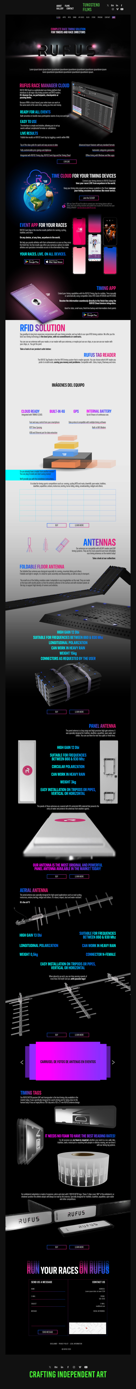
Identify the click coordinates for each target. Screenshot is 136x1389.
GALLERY (59, 8)
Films (67, 6)
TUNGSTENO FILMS (92, 7)
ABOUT (59, 6)
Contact (70, 8)
